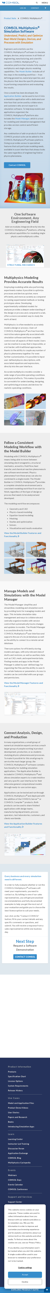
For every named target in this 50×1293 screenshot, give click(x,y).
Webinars (12, 1175)
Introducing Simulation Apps (21, 1126)
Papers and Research (17, 1117)
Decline (25, 1282)
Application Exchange (18, 1153)
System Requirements (18, 1085)
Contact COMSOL (17, 165)
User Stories (13, 1112)
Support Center (15, 1201)
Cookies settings (25, 1267)
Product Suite (10, 18)
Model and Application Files (21, 1103)
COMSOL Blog (14, 1158)
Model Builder (25, 71)
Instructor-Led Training (18, 1143)
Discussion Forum (16, 1148)
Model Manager (22, 118)
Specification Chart (17, 1076)
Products (12, 1071)
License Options (15, 1081)
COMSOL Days (14, 1180)
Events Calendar (15, 1184)
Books (11, 1121)
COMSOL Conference (18, 1189)
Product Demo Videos (18, 1107)
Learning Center (15, 1139)
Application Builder (12, 96)
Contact (35, 8)
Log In (23, 8)
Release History (15, 1090)
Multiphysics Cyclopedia (19, 1162)
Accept (25, 1274)
